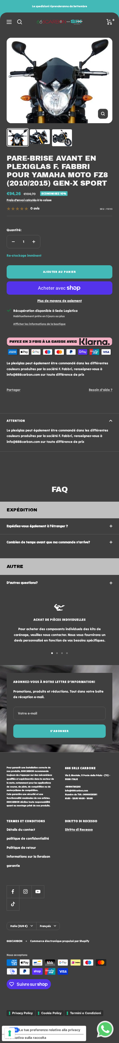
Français (45, 926)
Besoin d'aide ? (100, 390)
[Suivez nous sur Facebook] (13, 891)
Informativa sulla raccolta (25, 1038)
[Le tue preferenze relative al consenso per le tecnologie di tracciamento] (9, 1033)
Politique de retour (21, 847)
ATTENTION (16, 421)
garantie (13, 865)
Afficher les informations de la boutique (39, 324)
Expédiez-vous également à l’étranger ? (37, 526)
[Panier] (109, 22)
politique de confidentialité (28, 838)
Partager (13, 390)
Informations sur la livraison (28, 856)
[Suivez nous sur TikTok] (13, 904)
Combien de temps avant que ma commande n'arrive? (48, 542)
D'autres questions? (22, 582)
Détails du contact (21, 829)
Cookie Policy (51, 1013)
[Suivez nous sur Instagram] (25, 891)
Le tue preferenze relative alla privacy (49, 1030)
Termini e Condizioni (85, 1013)
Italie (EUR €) (19, 926)
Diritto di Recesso (79, 829)
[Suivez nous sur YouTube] (38, 891)
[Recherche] (19, 21)
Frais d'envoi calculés (22, 200)
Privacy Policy (22, 1013)
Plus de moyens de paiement (59, 301)
